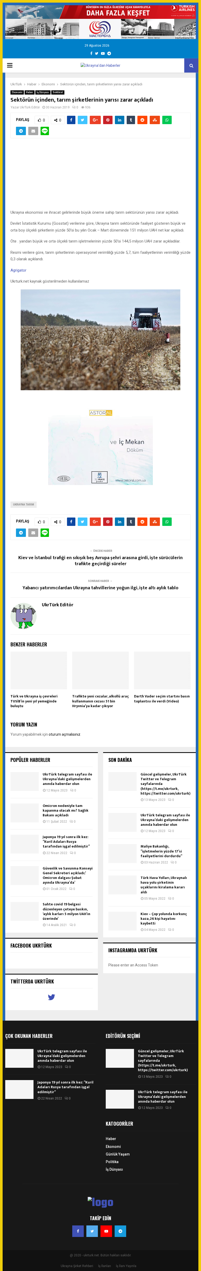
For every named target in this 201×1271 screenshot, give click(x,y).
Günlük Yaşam (118, 1154)
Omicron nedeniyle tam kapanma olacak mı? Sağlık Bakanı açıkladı (65, 810)
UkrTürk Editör (30, 107)
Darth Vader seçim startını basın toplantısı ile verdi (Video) (162, 698)
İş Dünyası (43, 92)
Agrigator (18, 270)
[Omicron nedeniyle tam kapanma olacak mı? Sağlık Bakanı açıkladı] (24, 813)
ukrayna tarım (23, 504)
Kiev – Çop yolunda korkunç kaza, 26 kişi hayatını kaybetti (164, 918)
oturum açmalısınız (64, 734)
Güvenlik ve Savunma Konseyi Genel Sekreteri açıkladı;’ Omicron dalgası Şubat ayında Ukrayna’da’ (68, 875)
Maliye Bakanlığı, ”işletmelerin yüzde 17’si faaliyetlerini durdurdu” (161, 851)
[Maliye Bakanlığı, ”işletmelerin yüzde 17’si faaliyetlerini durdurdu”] (122, 853)
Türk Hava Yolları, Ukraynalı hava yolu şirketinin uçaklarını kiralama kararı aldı (164, 885)
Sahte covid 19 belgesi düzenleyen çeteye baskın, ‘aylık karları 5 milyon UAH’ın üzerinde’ (66, 911)
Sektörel (58, 92)
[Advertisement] (100, 177)
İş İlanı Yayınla (126, 1266)
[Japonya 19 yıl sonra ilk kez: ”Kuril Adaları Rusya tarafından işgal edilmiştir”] (24, 844)
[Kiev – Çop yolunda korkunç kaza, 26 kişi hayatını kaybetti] (122, 921)
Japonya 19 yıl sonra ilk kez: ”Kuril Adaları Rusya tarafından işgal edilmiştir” (66, 841)
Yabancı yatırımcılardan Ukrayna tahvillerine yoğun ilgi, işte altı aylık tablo (100, 588)
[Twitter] (92, 1231)
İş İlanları (104, 1266)
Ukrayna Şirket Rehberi (77, 1266)
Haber (29, 92)
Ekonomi (17, 92)
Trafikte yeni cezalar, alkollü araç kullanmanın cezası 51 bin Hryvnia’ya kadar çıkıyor (100, 701)
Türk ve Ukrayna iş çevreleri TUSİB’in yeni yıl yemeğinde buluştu (34, 701)
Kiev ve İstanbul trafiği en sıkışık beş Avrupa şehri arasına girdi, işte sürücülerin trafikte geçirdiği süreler (100, 561)
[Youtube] (106, 1231)
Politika (112, 1162)
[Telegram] (120, 1231)
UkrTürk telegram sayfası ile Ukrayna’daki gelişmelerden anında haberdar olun (67, 779)
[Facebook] (78, 1231)
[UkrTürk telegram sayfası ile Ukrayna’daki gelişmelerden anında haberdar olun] (24, 781)
